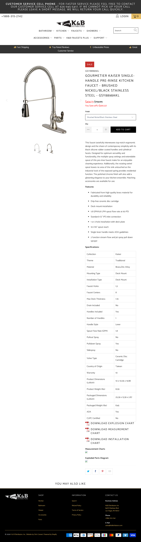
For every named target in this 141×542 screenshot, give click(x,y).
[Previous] (7, 100)
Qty (86, 124)
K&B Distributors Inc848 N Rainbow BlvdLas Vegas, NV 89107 (112, 508)
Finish (87, 111)
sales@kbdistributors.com (113, 525)
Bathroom (45, 31)
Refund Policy (76, 505)
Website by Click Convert (34, 534)
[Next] (80, 100)
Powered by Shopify (50, 534)
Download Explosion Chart (112, 423)
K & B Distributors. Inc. (18, 534)
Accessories (42, 38)
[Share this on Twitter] (88, 471)
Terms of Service (77, 510)
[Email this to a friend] (110, 471)
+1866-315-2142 (12, 16)
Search (74, 501)
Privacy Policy (76, 515)
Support (99, 38)
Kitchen (61, 31)
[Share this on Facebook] (95, 471)
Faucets (76, 31)
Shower (40, 510)
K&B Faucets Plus (78, 38)
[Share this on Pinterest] (102, 471)
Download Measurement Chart (110, 431)
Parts (58, 38)
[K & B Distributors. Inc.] (70, 23)
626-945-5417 (69, 7)
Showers (93, 31)
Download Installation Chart (110, 441)
